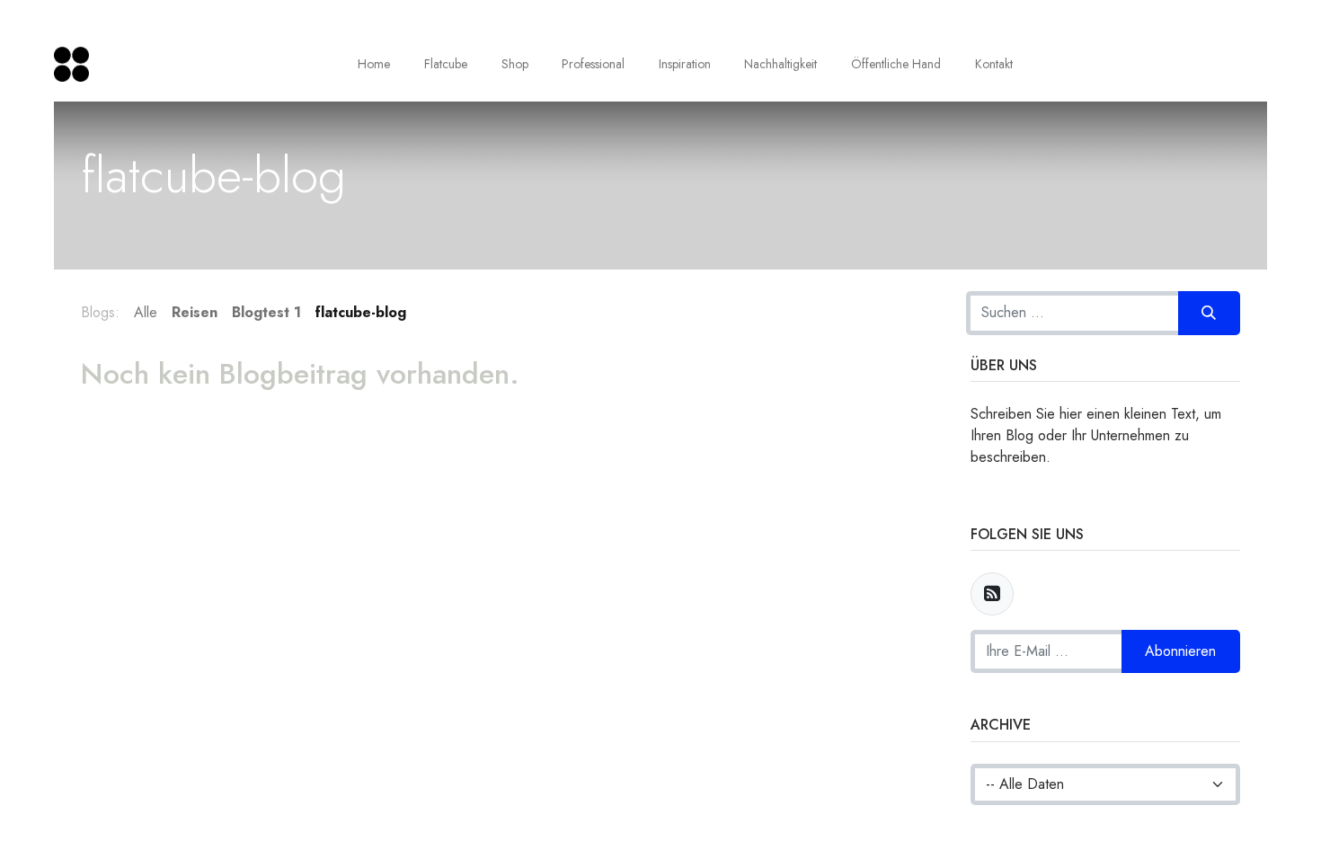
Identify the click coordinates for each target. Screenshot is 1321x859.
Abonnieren (1180, 651)
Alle (145, 312)
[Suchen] (1209, 312)
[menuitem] (375, 64)
